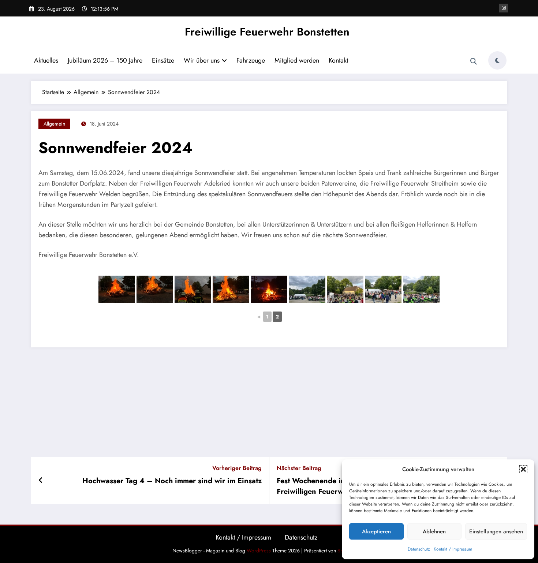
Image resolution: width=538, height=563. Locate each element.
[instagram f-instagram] (503, 8)
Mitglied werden (296, 60)
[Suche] (473, 61)
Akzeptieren (376, 531)
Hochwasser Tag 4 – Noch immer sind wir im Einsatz (172, 481)
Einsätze (163, 60)
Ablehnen (434, 531)
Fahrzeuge (250, 60)
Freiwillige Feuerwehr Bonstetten (267, 32)
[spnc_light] (497, 60)
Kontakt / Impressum (453, 549)
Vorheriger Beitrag (237, 468)
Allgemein (54, 123)
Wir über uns (202, 60)
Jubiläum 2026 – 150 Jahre (105, 60)
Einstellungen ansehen (496, 531)
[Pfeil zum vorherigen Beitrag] (40, 480)
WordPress (259, 550)
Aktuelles (46, 60)
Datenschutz (419, 549)
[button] (523, 469)
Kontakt (338, 60)
